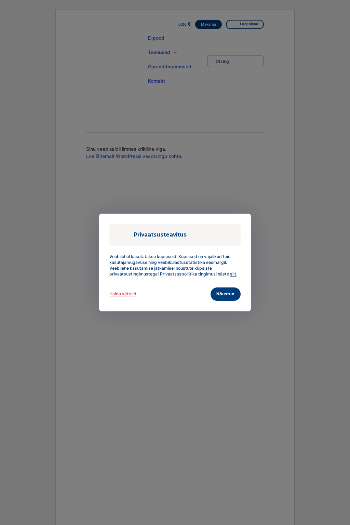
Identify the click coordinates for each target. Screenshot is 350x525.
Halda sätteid (122, 293)
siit (233, 274)
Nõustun (225, 293)
